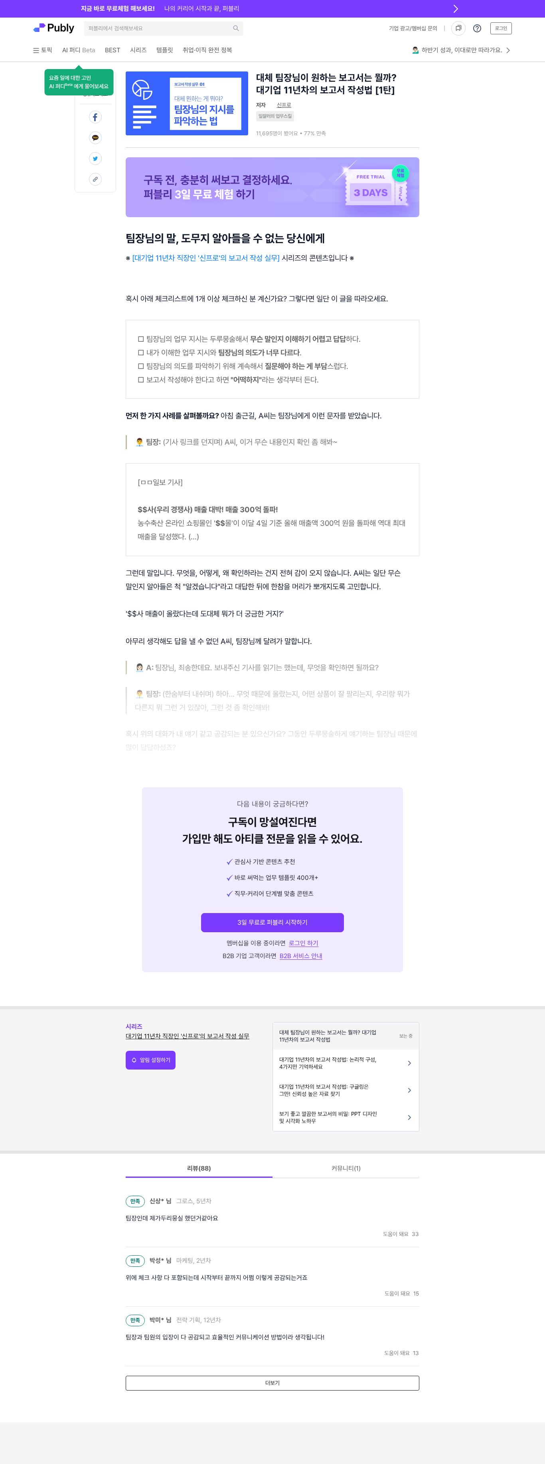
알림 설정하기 (155, 1060)
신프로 (284, 105)
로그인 (501, 28)
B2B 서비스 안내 (301, 956)
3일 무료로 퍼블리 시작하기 (272, 922)
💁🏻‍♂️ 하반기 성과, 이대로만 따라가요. (457, 50)
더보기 (272, 1383)
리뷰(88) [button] (199, 1168)
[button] (78, 82)
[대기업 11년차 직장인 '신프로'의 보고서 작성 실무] (206, 258)
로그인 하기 (303, 943)
